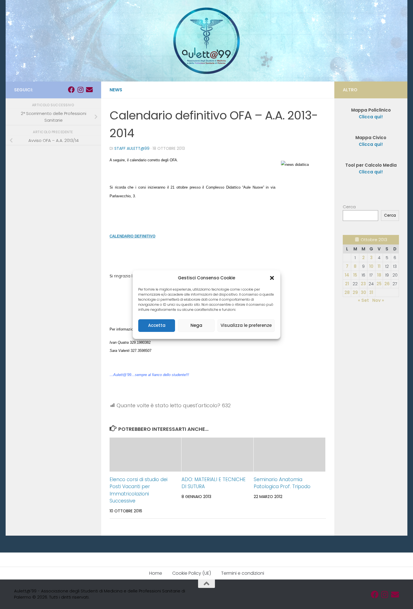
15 (355, 275)
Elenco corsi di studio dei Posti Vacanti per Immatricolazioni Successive (138, 490)
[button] (272, 278)
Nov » (378, 300)
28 (347, 292)
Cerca (349, 207)
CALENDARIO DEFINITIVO (132, 236)
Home (155, 573)
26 (387, 284)
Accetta (156, 325)
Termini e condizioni (242, 573)
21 (347, 284)
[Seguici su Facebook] (71, 89)
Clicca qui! (371, 144)
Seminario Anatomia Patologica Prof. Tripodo (282, 483)
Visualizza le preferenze (246, 325)
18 (379, 275)
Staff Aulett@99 (131, 148)
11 (379, 266)
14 (347, 275)
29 (355, 292)
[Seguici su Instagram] (80, 89)
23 (363, 284)
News (116, 90)
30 (363, 292)
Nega (196, 325)
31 (371, 292)
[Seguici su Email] (89, 89)
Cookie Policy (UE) (191, 573)
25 (379, 284)
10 (371, 266)
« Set (363, 300)
